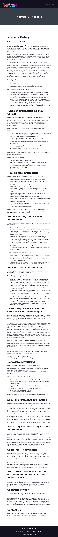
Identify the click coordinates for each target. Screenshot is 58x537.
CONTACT (29, 531)
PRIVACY (40, 531)
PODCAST (22, 531)
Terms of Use (43, 62)
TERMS (34, 531)
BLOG (17, 531)
